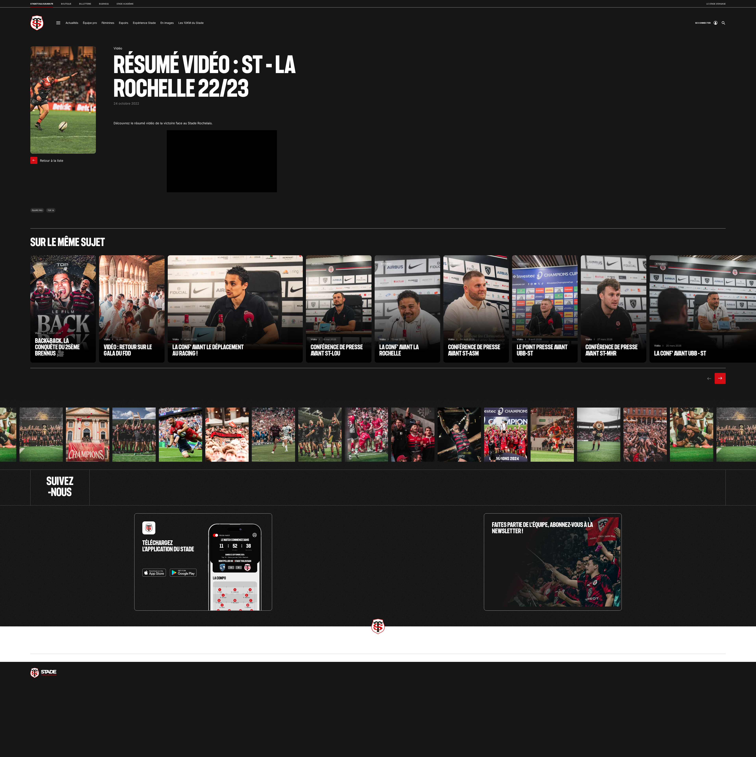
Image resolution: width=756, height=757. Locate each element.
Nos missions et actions (629, 715)
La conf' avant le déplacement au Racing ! (235, 309)
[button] (10, 748)
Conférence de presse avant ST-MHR (613, 309)
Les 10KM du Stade (191, 22)
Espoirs (123, 22)
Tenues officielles (508, 715)
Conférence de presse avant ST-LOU (339, 309)
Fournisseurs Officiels (208, 646)
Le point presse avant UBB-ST (545, 309)
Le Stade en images (41, 741)
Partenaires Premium (84, 646)
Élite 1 (33, 720)
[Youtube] (327, 487)
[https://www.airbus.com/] (57, 672)
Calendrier (387, 715)
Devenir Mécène (625, 720)
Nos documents (625, 741)
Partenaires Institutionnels (127, 646)
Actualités (72, 22)
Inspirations (505, 741)
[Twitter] (166, 487)
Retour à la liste (51, 161)
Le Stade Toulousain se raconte (47, 746)
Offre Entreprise (390, 720)
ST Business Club (274, 715)
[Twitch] (407, 487)
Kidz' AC (152, 720)
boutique (66, 4)
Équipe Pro (36, 715)
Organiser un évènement (278, 720)
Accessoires (505, 736)
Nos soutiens (623, 730)
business (104, 4)
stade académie (125, 4)
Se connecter (272, 725)
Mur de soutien (624, 736)
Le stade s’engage (716, 4)
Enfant (502, 730)
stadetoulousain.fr (41, 4)
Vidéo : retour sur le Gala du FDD (132, 309)
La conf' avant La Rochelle (407, 309)
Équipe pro (90, 22)
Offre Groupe (389, 730)
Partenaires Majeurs (46, 646)
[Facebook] (246, 487)
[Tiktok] (648, 487)
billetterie (85, 4)
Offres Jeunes (389, 725)
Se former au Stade (40, 730)
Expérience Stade (144, 22)
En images (167, 22)
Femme (503, 725)
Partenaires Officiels (170, 646)
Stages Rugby (155, 715)
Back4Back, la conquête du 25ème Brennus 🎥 (63, 309)
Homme (503, 720)
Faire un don (623, 725)
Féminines (108, 22)
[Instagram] (488, 487)
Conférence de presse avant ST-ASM (476, 309)
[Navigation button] (58, 23)
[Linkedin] (568, 487)
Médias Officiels (244, 646)
